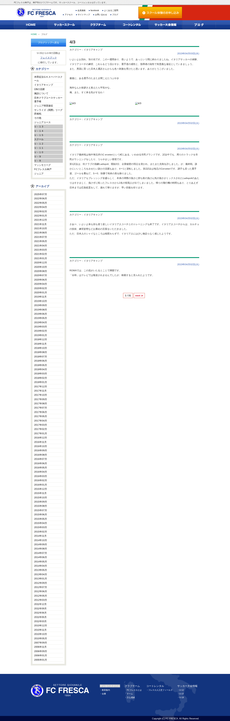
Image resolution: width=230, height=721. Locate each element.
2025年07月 (40, 194)
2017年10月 (40, 395)
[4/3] (73, 103)
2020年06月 (40, 279)
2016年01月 (40, 484)
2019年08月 (40, 309)
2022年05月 (40, 202)
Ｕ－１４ (39, 131)
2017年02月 (40, 429)
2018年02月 (40, 378)
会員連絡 (81, 10)
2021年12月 (40, 219)
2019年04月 (40, 322)
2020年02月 (40, 288)
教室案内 (106, 690)
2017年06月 (40, 412)
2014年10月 (40, 540)
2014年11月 (40, 535)
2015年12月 (40, 489)
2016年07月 (40, 459)
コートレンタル (155, 686)
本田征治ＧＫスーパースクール (48, 79)
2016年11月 (40, 442)
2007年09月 (40, 642)
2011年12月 (40, 604)
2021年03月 (40, 249)
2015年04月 (40, 523)
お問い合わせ (101, 14)
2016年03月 (40, 476)
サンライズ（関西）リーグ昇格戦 (48, 112)
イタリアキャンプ (43, 84)
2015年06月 (40, 514)
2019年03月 (40, 326)
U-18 (181, 697)
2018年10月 (40, 348)
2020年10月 (40, 267)
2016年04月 (40, 471)
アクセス (69, 14)
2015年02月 (40, 531)
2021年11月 (40, 224)
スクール (39, 139)
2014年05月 (40, 561)
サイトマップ (84, 14)
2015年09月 (40, 501)
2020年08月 (40, 271)
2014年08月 (40, 548)
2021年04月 (40, 245)
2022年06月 (40, 198)
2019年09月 (40, 305)
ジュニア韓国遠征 (43, 105)
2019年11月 (40, 296)
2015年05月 (40, 518)
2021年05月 (40, 241)
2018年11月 (40, 343)
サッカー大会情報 (187, 686)
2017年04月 (40, 420)
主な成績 (131, 697)
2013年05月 (40, 570)
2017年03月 (40, 424)
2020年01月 (40, 292)
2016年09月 (40, 450)
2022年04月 (40, 207)
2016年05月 (40, 467)
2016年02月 (40, 480)
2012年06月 (40, 591)
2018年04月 (40, 369)
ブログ (115, 14)
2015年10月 (40, 497)
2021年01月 (40, 258)
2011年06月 (40, 612)
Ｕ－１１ (39, 147)
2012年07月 (40, 587)
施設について (41, 93)
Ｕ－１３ (39, 126)
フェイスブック (48, 57)
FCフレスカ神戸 (43, 169)
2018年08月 (40, 352)
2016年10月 (40, 446)
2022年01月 (40, 215)
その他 (37, 118)
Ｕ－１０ (39, 152)
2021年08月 (40, 232)
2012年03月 (40, 600)
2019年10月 (40, 301)
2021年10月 (40, 228)
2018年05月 (40, 365)
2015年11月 (40, 493)
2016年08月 (40, 454)
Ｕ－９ (37, 156)
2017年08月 (40, 403)
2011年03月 (40, 621)
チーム (130, 694)
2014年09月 (40, 544)
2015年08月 (40, 506)
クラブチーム (132, 686)
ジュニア (39, 173)
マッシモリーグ (42, 165)
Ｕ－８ (37, 160)
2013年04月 (40, 574)
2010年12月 (40, 625)
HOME (34, 34)
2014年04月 (40, 565)
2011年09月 (40, 608)
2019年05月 (40, 318)
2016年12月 (40, 437)
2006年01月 (40, 655)
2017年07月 (40, 407)
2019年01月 (40, 335)
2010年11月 (40, 629)
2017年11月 (40, 390)
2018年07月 (40, 356)
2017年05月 (40, 416)
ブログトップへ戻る (48, 42)
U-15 (181, 694)
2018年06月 (40, 360)
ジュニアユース (42, 122)
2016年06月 (40, 463)
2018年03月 (40, 373)
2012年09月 (40, 583)
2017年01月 (40, 433)
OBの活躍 (39, 89)
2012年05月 (40, 595)
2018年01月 (40, 382)
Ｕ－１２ (39, 143)
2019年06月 (40, 313)
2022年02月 (40, 211)
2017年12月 (40, 386)
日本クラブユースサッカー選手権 (48, 99)
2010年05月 (40, 638)
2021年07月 (40, 237)
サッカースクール (110, 686)
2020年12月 (40, 262)
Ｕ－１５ (39, 135)
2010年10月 (40, 634)
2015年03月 (40, 527)
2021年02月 (40, 254)
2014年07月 (40, 553)
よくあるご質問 (111, 10)
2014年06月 (40, 557)
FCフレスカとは (134, 690)
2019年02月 (40, 330)
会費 (104, 694)
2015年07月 (40, 510)
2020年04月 (40, 284)
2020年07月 (40, 275)
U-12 (181, 690)
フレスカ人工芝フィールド (160, 690)
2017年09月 (40, 399)
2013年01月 (40, 578)
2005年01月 (40, 659)
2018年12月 (40, 339)
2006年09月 (40, 651)
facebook (95, 10)
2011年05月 (40, 617)
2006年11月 (40, 646)
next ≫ (139, 295)
